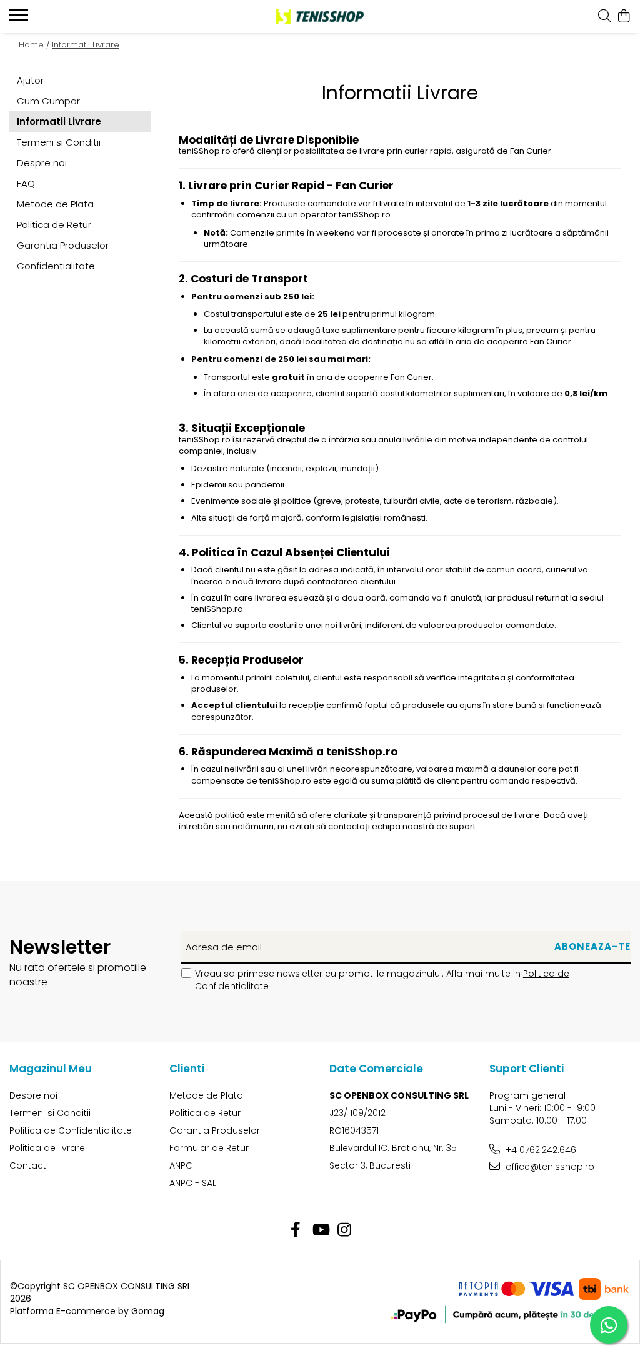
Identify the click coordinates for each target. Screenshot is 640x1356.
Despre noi (42, 162)
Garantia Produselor (63, 245)
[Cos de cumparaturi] (624, 16)
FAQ (26, 183)
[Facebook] (296, 1230)
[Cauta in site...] (604, 16)
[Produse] (20, 18)
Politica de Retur (54, 224)
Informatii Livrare (85, 45)
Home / (34, 45)
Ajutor (30, 80)
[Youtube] (320, 1230)
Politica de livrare (47, 1148)
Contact (27, 1165)
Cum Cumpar (48, 100)
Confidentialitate (56, 265)
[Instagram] (345, 1230)
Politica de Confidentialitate (70, 1130)
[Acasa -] (320, 16)
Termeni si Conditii (59, 142)
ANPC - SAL (192, 1183)
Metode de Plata (55, 204)
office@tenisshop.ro (548, 1166)
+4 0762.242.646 (539, 1150)
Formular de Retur (209, 1148)
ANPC (180, 1165)
